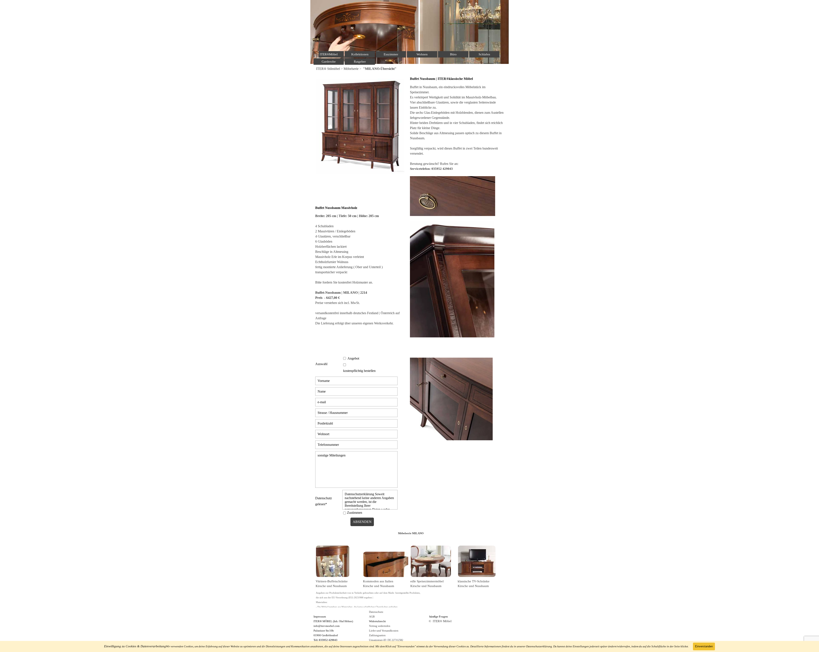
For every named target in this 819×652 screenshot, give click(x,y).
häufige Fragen (438, 616)
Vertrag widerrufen (379, 626)
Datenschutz (376, 611)
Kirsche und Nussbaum (331, 586)
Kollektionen (360, 54)
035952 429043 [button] (442, 168)
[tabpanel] (409, 68)
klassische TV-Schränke (473, 581)
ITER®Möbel (329, 54)
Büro (453, 54)
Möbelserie (351, 69)
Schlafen (484, 54)
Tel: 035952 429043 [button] (325, 640)
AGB (372, 616)
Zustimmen (354, 512)
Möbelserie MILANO (411, 533)
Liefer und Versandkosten (383, 630)
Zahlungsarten (377, 635)
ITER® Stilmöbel (328, 69)
